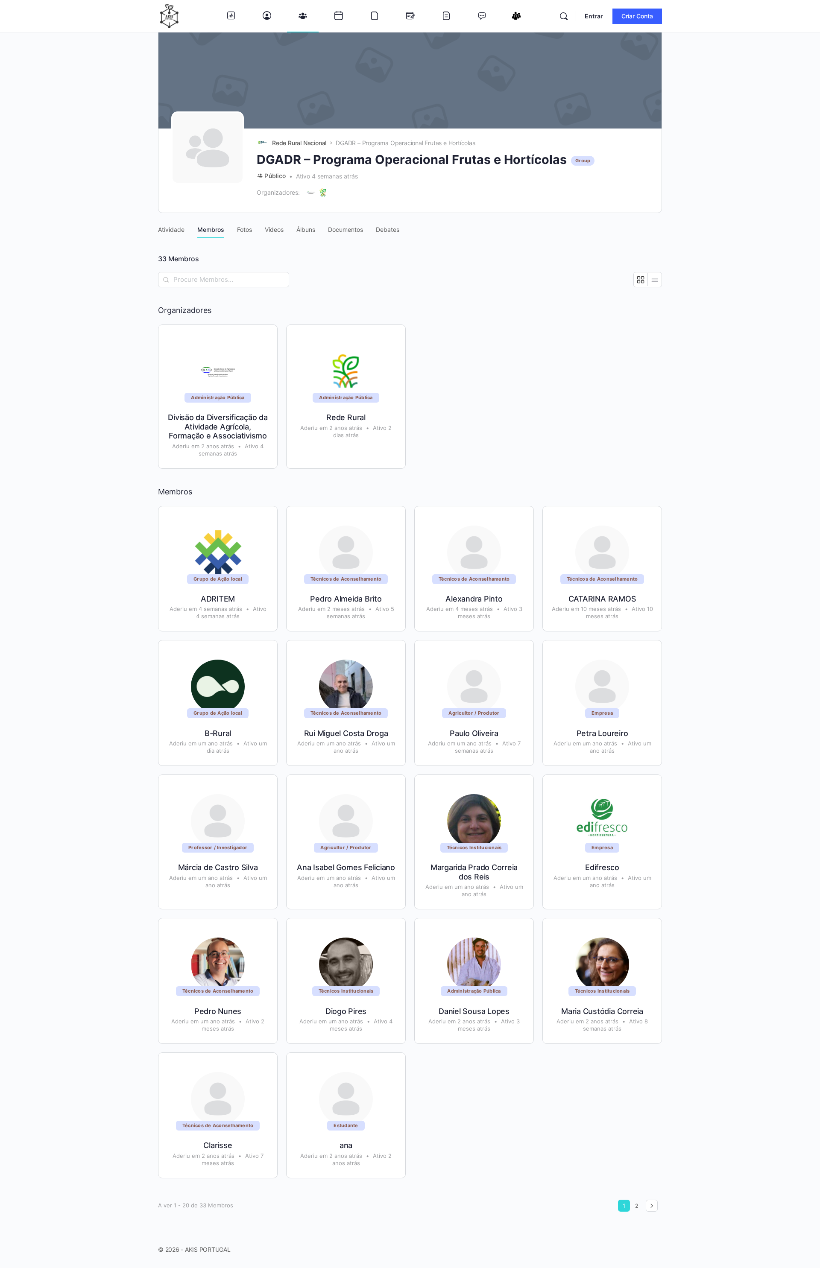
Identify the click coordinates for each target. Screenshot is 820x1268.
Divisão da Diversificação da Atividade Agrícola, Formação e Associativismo (217, 426)
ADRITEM (218, 598)
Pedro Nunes (217, 1011)
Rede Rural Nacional (299, 142)
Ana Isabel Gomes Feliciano (346, 867)
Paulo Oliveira (474, 733)
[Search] (166, 279)
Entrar (594, 16)
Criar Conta (637, 16)
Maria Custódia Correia (602, 1011)
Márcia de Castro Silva (218, 867)
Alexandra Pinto (473, 598)
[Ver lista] (655, 279)
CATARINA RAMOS (602, 598)
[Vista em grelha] (641, 279)
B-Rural (218, 733)
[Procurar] (563, 16)
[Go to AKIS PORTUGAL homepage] (169, 15)
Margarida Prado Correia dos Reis (474, 872)
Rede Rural (346, 417)
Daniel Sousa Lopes (474, 1011)
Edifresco (602, 867)
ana (346, 1145)
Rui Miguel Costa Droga (346, 733)
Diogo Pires (345, 1011)
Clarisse (217, 1145)
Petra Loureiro (602, 733)
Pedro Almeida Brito (345, 598)
